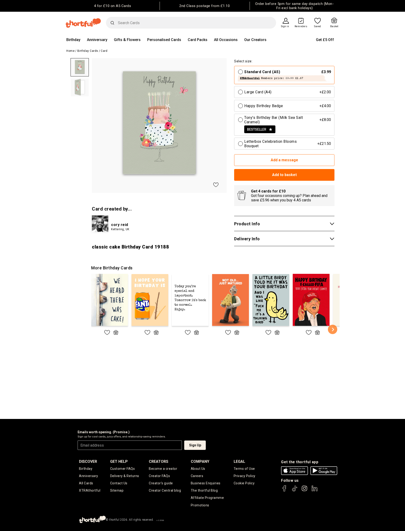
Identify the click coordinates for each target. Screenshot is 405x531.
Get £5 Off (325, 40)
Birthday (73, 40)
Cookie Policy (244, 483)
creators (158, 461)
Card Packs (197, 40)
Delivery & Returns (124, 476)
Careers (197, 476)
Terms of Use (244, 469)
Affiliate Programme (207, 498)
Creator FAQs (159, 476)
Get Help (119, 461)
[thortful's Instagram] (304, 490)
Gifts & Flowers (127, 40)
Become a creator (163, 469)
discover (88, 461)
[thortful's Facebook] (284, 490)
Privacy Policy (244, 476)
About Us (198, 469)
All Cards (86, 483)
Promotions (200, 505)
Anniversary (97, 40)
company (200, 461)
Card (104, 51)
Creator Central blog (165, 490)
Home (70, 51)
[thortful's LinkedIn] (314, 490)
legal (239, 461)
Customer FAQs (122, 469)
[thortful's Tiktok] (294, 490)
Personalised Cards (164, 40)
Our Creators (255, 40)
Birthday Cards (87, 51)
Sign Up (195, 445)
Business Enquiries (206, 483)
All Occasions (226, 40)
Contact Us (119, 483)
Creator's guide (161, 483)
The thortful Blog (204, 490)
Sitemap (117, 490)
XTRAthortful (89, 490)
